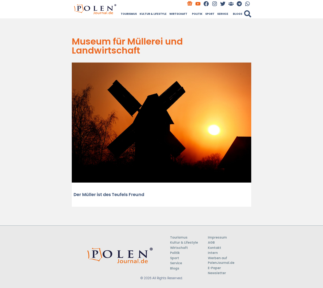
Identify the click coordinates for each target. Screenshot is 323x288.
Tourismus (129, 14)
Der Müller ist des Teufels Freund (108, 195)
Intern (213, 253)
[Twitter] (222, 3)
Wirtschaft (178, 14)
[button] (247, 13)
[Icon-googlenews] (189, 3)
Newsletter (217, 273)
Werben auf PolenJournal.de (221, 260)
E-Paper (214, 268)
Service (222, 14)
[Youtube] (198, 3)
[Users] (231, 3)
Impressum (217, 237)
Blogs (237, 14)
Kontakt (214, 247)
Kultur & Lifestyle (153, 14)
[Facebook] (206, 3)
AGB (211, 242)
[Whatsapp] (247, 3)
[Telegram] (239, 3)
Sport (209, 14)
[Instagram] (214, 3)
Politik (197, 14)
